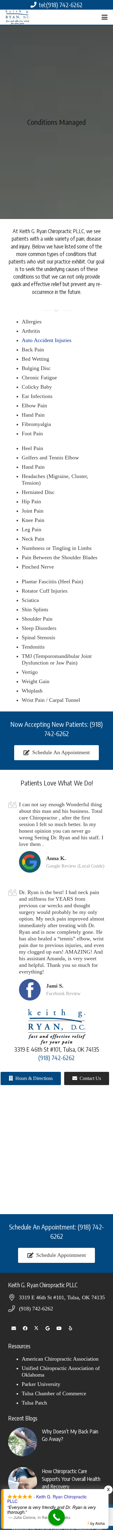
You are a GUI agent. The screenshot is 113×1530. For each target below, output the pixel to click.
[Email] (14, 1328)
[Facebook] (25, 1328)
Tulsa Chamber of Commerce (54, 1393)
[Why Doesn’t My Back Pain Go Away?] (56, 1441)
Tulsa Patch (34, 1403)
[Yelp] (70, 1328)
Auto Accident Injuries (46, 340)
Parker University (41, 1384)
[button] (104, 17)
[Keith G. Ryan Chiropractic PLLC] (17, 17)
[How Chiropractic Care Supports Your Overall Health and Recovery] (56, 1481)
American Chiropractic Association (60, 1359)
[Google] (48, 1328)
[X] (36, 1328)
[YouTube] (59, 1328)
